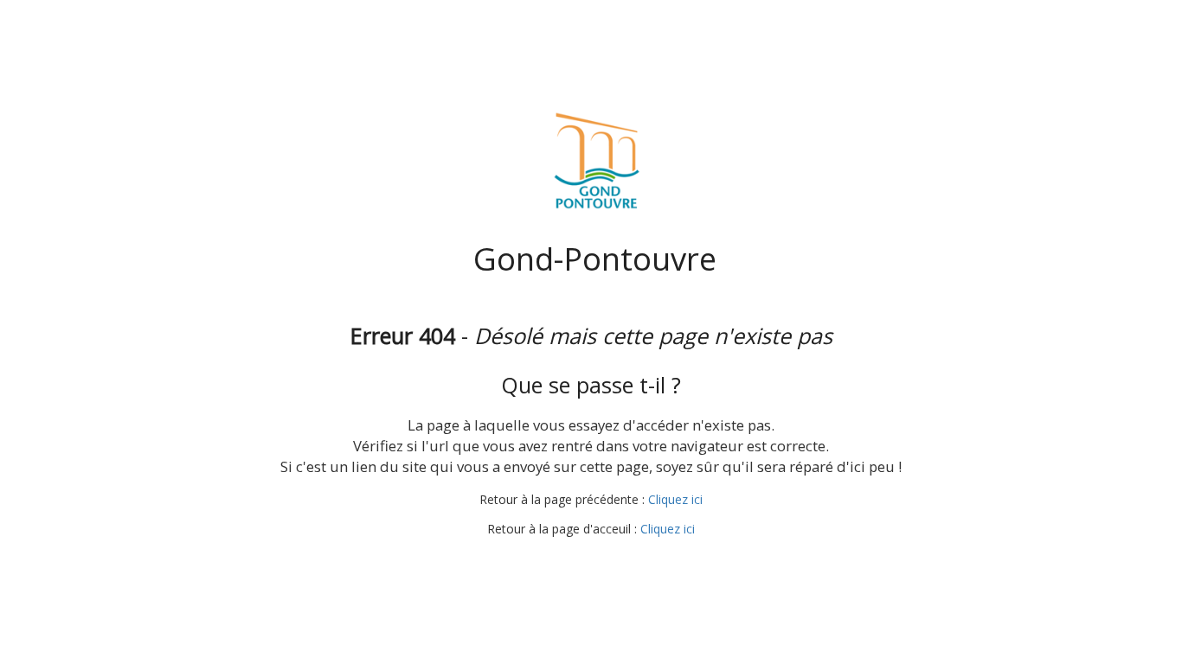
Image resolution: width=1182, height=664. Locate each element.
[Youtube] (605, 562)
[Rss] (637, 562)
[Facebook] (541, 562)
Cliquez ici (675, 499)
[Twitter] (573, 562)
